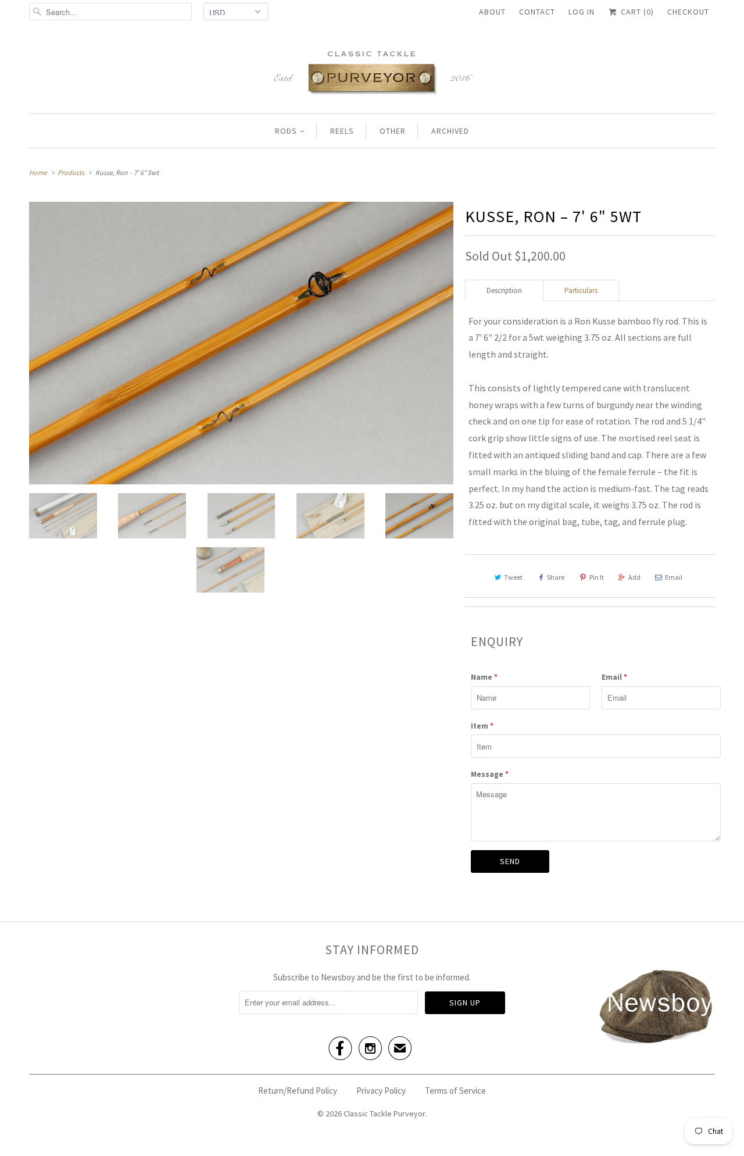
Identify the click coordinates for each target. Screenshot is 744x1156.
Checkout (688, 11)
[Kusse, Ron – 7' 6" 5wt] (241, 343)
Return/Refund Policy (297, 1090)
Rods (286, 131)
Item (482, 726)
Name (484, 677)
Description (504, 290)
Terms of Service (455, 1090)
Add (634, 577)
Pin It (596, 577)
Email (673, 577)
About (492, 11)
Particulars (581, 290)
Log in (581, 11)
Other (393, 131)
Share (555, 577)
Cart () (636, 11)
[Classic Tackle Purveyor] (372, 71)
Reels (342, 131)
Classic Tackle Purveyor (384, 1113)
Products (71, 172)
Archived (450, 131)
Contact (537, 11)
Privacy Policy (381, 1090)
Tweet (513, 577)
